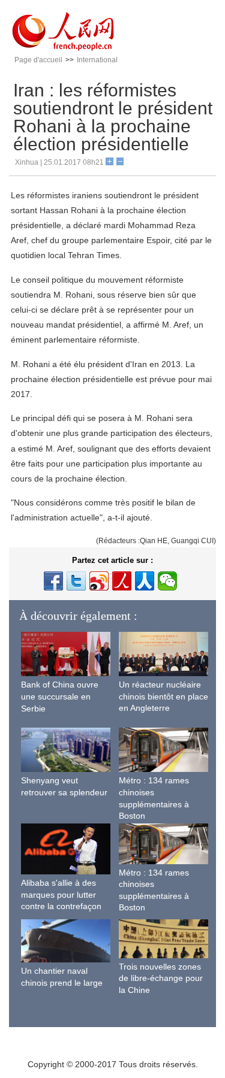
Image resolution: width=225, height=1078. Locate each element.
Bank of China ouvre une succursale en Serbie (59, 696)
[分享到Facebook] (53, 581)
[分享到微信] (167, 581)
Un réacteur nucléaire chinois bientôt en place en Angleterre (163, 696)
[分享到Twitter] (76, 581)
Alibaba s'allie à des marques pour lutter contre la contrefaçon (61, 894)
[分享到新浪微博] (99, 581)
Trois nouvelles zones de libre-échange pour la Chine (161, 978)
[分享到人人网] (144, 581)
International (97, 60)
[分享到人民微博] (121, 581)
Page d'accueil (38, 60)
